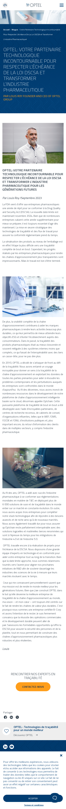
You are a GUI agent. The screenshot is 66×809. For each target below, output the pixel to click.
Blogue (15, 29)
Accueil (6, 29)
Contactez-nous (33, 687)
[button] (61, 755)
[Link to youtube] (12, 747)
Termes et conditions (34, 805)
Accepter (33, 798)
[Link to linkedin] (5, 747)
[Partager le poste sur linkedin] (11, 717)
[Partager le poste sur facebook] (5, 717)
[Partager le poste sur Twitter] (17, 717)
